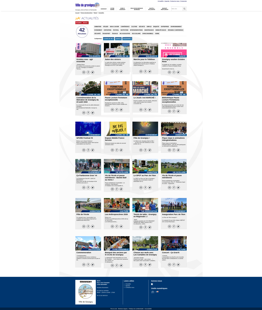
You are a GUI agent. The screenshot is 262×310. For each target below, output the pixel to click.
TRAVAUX (115, 33)
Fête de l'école (82, 214)
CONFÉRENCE (125, 26)
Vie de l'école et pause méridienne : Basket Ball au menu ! (115, 177)
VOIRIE (157, 33)
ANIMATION (97, 26)
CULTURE (134, 26)
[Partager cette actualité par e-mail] (83, 72)
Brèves (85, 22)
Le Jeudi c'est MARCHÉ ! (144, 98)
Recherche (85, 1)
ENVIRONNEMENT (176, 26)
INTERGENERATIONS (136, 30)
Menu (76, 1)
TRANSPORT (106, 33)
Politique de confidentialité (136, 308)
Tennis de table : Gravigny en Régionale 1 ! (145, 215)
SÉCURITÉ (97, 33)
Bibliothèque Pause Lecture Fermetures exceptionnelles (170, 100)
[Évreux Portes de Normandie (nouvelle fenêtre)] (152, 293)
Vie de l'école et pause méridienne (172, 176)
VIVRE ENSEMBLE (147, 33)
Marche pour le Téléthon (144, 59)
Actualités (161, 1)
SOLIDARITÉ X (127, 38)
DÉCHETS (142, 26)
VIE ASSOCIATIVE (125, 33)
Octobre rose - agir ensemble (84, 60)
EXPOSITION (107, 30)
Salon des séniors (113, 59)
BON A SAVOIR (114, 26)
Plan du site (113, 308)
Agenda (167, 1)
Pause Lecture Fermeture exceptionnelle (116, 99)
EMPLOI (149, 26)
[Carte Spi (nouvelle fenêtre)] (157, 293)
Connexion (183, 1)
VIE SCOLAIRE (136, 33)
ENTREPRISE (165, 26)
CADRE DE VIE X (109, 38)
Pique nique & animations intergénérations (173, 139)
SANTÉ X (118, 38)
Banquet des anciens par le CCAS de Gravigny (116, 254)
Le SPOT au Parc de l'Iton (145, 175)
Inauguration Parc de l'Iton (173, 214)
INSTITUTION (124, 30)
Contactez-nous (174, 1)
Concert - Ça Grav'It (170, 253)
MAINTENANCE (149, 30)
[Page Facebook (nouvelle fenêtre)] (152, 284)
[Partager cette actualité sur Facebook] (88, 72)
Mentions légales (123, 308)
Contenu (80, 1)
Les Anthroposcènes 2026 (116, 214)
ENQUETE (156, 26)
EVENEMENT (98, 30)
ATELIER (105, 26)
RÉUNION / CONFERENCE (175, 30)
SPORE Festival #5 (84, 138)
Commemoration (83, 253)
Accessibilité (148, 308)
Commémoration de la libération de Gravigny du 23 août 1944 (87, 100)
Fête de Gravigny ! (142, 138)
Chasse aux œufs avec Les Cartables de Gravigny (145, 254)
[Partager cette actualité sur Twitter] (92, 72)
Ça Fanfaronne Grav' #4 (86, 175)
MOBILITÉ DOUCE (161, 30)
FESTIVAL (116, 30)
